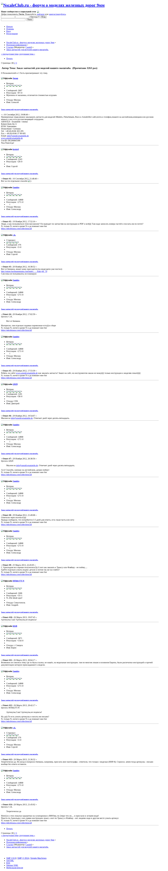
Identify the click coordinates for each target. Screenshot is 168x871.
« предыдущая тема (9, 54)
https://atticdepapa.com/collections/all (16, 228)
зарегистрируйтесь (57, 14)
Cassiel (28, 47)
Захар (15, 78)
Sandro (16, 187)
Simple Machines (38, 858)
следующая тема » (27, 54)
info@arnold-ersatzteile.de (18, 136)
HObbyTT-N (18, 581)
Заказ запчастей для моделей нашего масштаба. (19, 109)
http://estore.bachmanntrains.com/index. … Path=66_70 (24, 271)
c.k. (14, 235)
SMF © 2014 (23, 858)
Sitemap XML (12, 865)
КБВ (15, 626)
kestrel (16, 149)
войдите (40, 14)
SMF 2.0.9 (11, 858)
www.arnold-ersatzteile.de (12, 138)
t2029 (15, 384)
